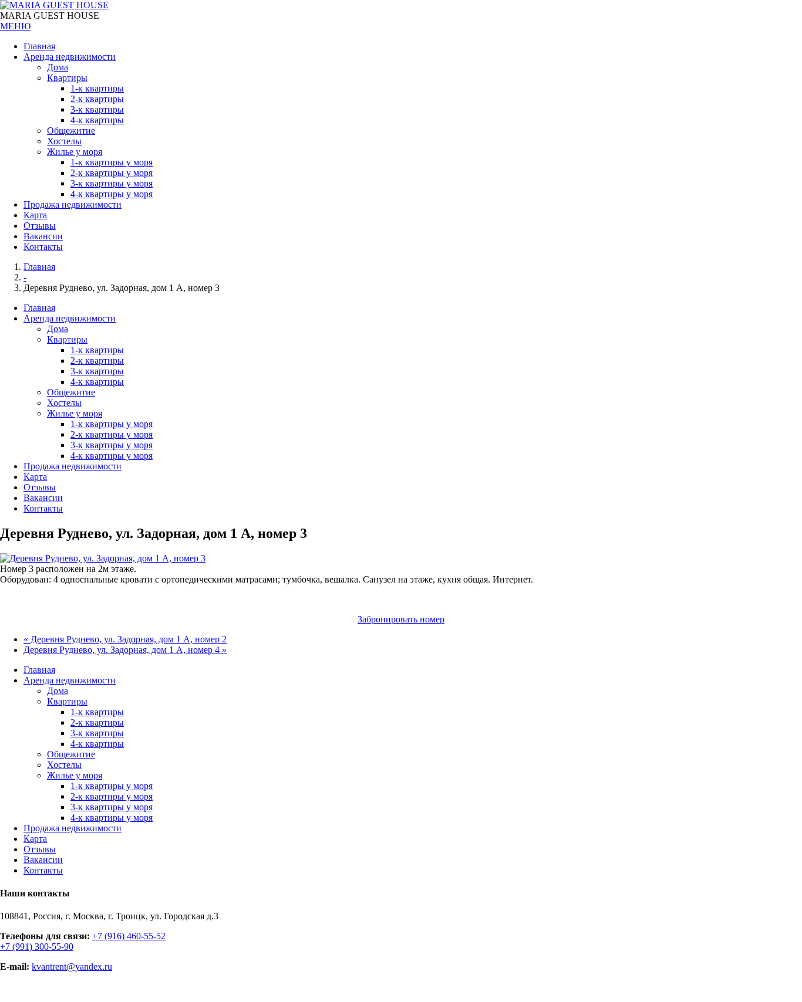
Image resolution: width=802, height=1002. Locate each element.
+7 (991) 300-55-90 (36, 947)
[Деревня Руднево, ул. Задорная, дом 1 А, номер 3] (102, 558)
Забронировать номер (401, 619)
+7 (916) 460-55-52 (129, 936)
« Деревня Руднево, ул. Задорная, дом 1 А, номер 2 (125, 639)
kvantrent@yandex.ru (72, 966)
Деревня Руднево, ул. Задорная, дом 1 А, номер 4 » (125, 650)
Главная (39, 267)
